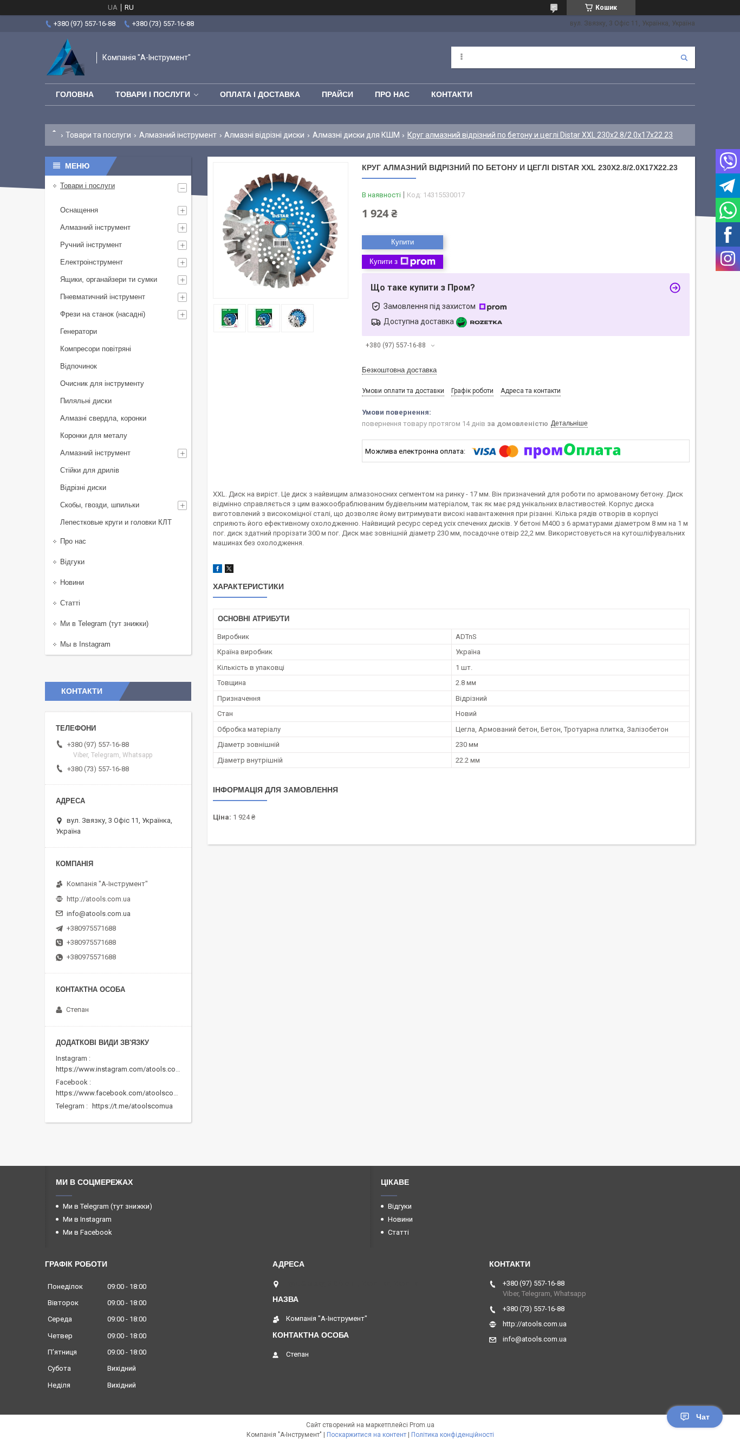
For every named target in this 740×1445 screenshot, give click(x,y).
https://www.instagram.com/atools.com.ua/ (124, 1069)
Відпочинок (78, 366)
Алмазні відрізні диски (264, 135)
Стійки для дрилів (89, 470)
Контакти (451, 94)
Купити (402, 242)
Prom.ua (422, 1425)
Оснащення (79, 210)
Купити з (383, 261)
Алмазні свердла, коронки (103, 418)
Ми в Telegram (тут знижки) (104, 624)
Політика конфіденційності (452, 1434)
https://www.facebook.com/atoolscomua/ (123, 1093)
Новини (72, 582)
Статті (70, 603)
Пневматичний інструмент (102, 297)
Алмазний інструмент (178, 135)
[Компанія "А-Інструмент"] (65, 57)
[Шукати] (684, 57)
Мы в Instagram (85, 644)
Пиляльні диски (86, 401)
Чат (703, 1416)
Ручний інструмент (91, 245)
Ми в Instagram (87, 1219)
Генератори (78, 331)
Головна (75, 94)
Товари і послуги (152, 94)
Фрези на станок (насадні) (102, 314)
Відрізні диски (83, 487)
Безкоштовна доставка (399, 370)
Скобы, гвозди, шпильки (99, 505)
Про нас (392, 94)
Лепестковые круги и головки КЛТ (116, 522)
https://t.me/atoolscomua (132, 1106)
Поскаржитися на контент (366, 1434)
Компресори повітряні (95, 349)
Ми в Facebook (87, 1232)
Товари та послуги (98, 135)
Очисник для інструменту (102, 383)
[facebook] (217, 570)
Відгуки (72, 562)
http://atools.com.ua (99, 899)
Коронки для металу (93, 435)
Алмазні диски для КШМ (356, 135)
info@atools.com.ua (99, 913)
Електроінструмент (91, 262)
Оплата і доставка (260, 94)
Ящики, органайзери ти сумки (108, 279)
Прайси (337, 94)
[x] (229, 570)
